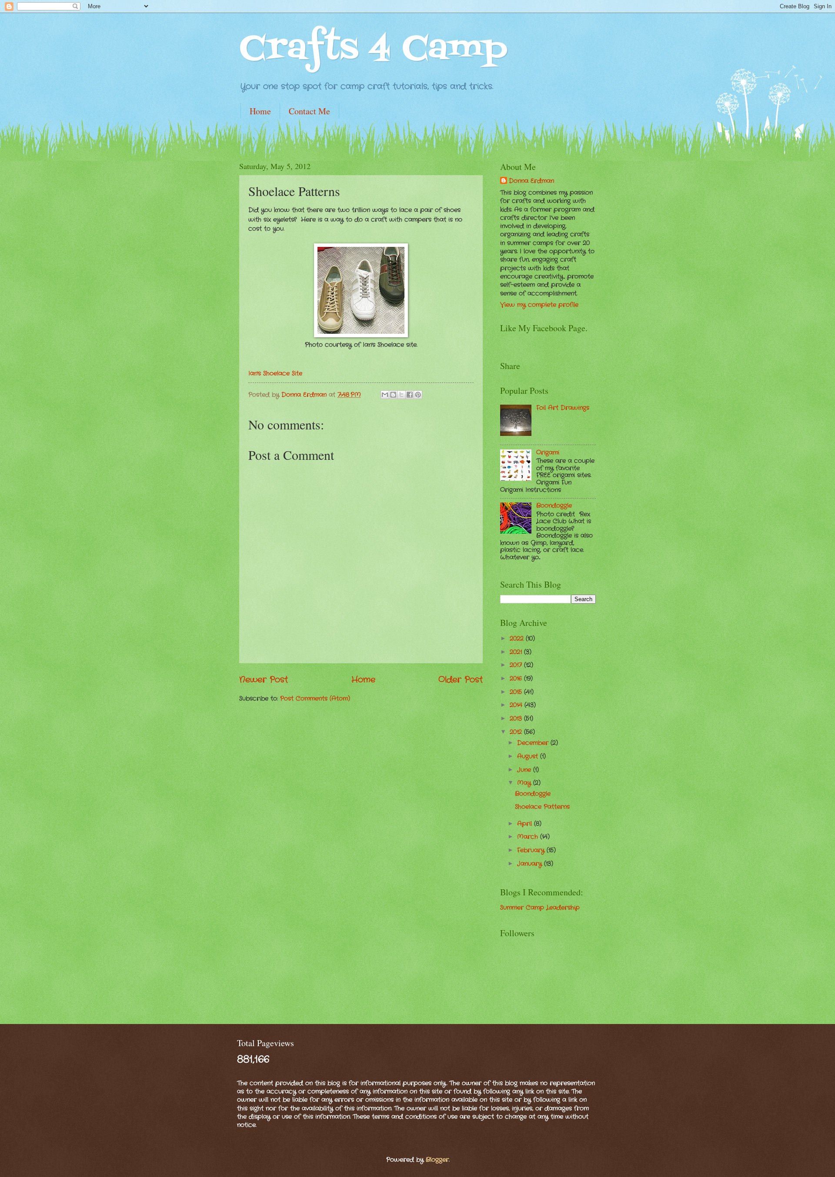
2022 (518, 639)
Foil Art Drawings (562, 408)
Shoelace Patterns (542, 807)
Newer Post (263, 680)
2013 (517, 719)
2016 (517, 679)
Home (260, 111)
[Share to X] (401, 394)
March (528, 837)
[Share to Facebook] (409, 394)
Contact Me (309, 111)
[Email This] (385, 394)
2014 (517, 705)
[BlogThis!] (393, 394)
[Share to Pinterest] (418, 394)
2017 (517, 665)
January (530, 864)
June (525, 770)
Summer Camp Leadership (540, 908)
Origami (547, 453)
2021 (517, 652)
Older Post (460, 680)
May (525, 783)
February (532, 850)
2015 (517, 692)
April (525, 824)
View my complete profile (539, 305)
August (528, 756)
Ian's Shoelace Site (275, 373)
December (534, 743)
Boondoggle (554, 506)
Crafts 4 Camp (373, 49)
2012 (517, 732)
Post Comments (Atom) (315, 699)
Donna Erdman (305, 395)
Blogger (437, 1160)
